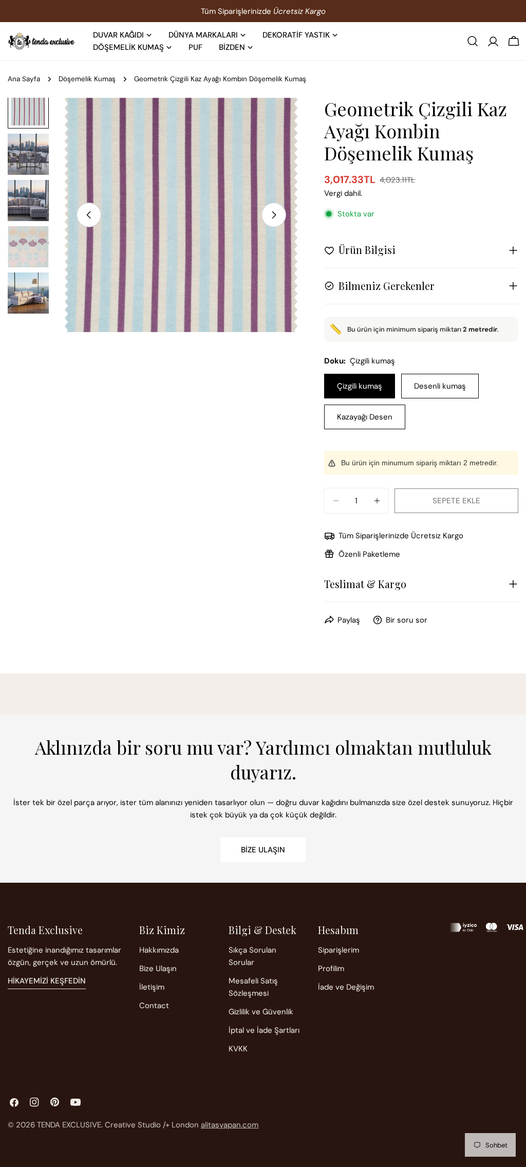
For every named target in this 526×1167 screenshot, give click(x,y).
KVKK (238, 1049)
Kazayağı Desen (364, 417)
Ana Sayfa (24, 79)
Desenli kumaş (440, 386)
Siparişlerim (338, 950)
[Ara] (472, 41)
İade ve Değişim (346, 987)
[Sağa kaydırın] (273, 215)
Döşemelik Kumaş (87, 79)
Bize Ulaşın (263, 850)
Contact (154, 1005)
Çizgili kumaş (359, 386)
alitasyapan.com (229, 1125)
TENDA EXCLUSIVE (69, 1125)
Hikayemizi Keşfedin (47, 981)
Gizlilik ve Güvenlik (261, 1012)
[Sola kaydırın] (89, 215)
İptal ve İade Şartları (264, 1030)
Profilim (331, 968)
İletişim (151, 987)
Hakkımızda (159, 950)
